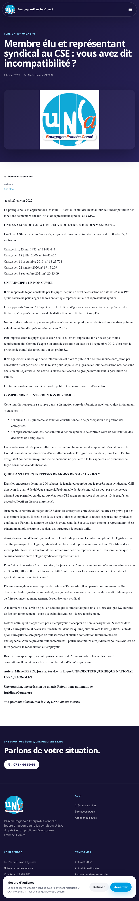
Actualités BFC (83, 862)
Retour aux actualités (20, 176)
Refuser (99, 887)
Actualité (9, 189)
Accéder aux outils (86, 817)
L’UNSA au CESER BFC (17, 874)
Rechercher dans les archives (92, 874)
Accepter (121, 887)
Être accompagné (85, 811)
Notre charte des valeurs (18, 868)
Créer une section (85, 805)
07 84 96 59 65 (24, 764)
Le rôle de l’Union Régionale (20, 862)
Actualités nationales (87, 868)
